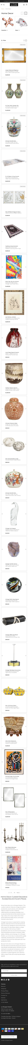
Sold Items (4, 1000)
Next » (18, 892)
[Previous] (2, 56)
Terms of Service (5, 993)
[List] (26, 40)
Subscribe (14, 975)
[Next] (26, 56)
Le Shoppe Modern (8, 1040)
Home (2, 8)
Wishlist (3, 997)
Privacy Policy (4, 991)
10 (14, 892)
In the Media (4, 1002)
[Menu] (1, 4)
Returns (3, 986)
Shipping (3, 988)
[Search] (4, 4)
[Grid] (24, 40)
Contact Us (4, 995)
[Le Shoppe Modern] (14, 4)
